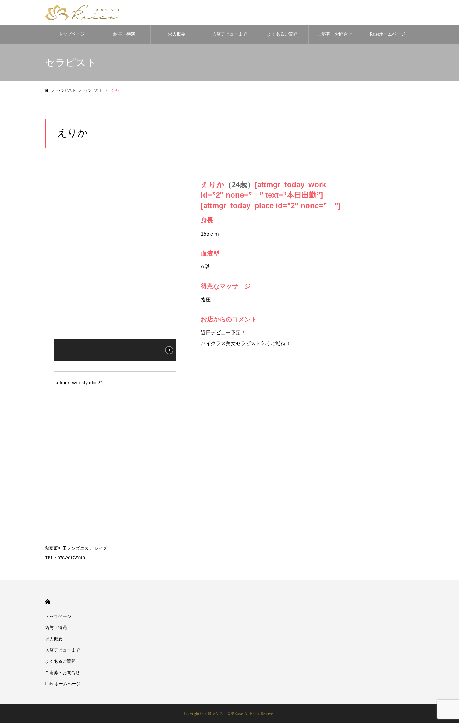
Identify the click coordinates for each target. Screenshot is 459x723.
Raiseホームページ (387, 34)
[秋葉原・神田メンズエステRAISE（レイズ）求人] (82, 12)
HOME (47, 601)
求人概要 (176, 34)
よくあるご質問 (282, 34)
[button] (64, 257)
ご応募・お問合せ (334, 34)
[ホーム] (47, 90)
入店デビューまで (229, 34)
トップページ (71, 34)
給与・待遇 (124, 34)
